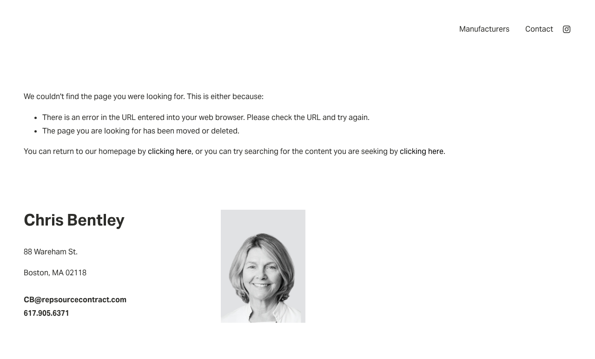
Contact (539, 29)
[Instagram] (566, 29)
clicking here (170, 151)
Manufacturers (484, 29)
